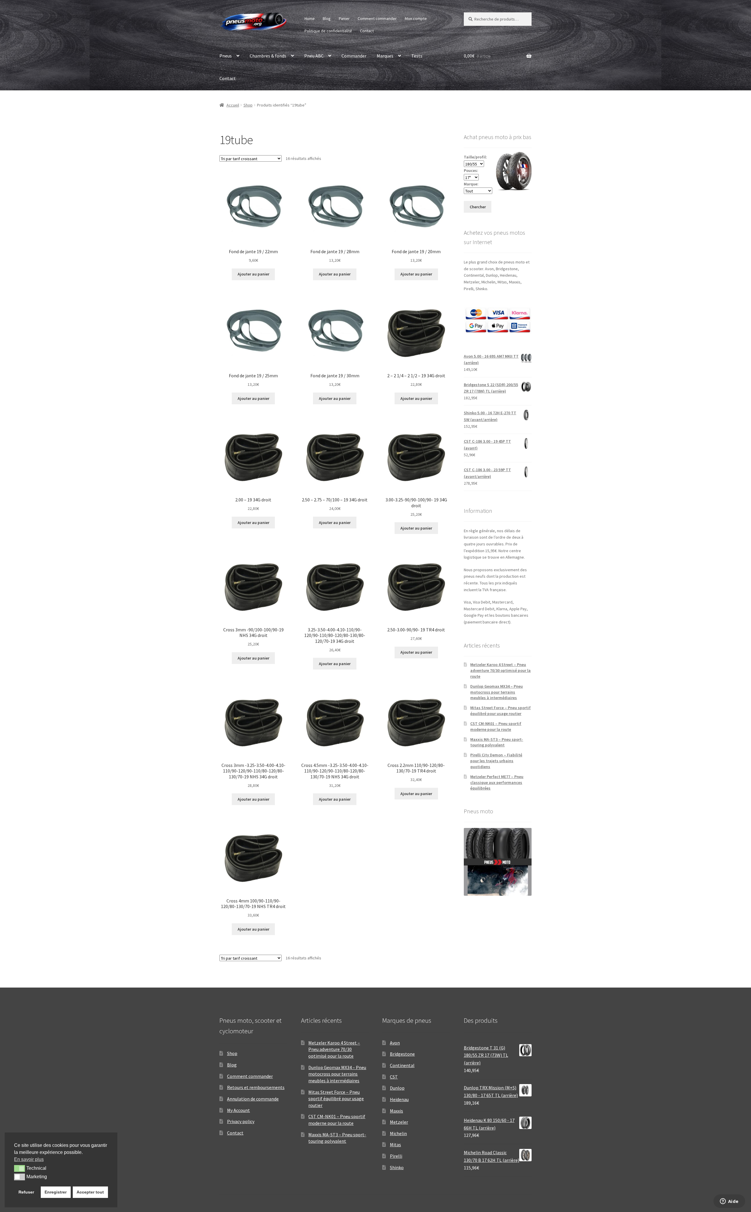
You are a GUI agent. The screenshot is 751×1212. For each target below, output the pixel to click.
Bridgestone (402, 1054)
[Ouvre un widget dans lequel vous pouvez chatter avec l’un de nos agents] (729, 1201)
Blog (327, 18)
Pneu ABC (314, 56)
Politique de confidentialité (328, 30)
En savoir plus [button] (29, 1159)
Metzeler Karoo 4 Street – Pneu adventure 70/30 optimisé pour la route (500, 670)
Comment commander (377, 18)
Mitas (395, 1144)
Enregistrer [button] (56, 1192)
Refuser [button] (26, 1192)
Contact (367, 30)
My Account (238, 1110)
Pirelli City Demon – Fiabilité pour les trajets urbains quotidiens (496, 760)
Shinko (397, 1167)
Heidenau (399, 1099)
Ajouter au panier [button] (253, 274)
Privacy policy (240, 1121)
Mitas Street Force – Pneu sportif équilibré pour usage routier (500, 710)
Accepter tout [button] (90, 1192)
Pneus (225, 56)
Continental (402, 1065)
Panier (344, 18)
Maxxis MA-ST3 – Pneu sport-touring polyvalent (496, 742)
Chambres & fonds (268, 56)
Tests (416, 56)
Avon (395, 1043)
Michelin (398, 1133)
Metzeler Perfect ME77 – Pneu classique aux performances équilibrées (496, 782)
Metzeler (399, 1122)
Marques (385, 56)
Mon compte (416, 18)
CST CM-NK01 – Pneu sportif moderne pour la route (495, 726)
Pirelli (396, 1156)
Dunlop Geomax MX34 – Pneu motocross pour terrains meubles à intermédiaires (496, 692)
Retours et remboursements (256, 1087)
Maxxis (396, 1111)
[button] (19, 1168)
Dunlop (397, 1088)
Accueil (232, 105)
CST (394, 1077)
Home (310, 18)
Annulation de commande (253, 1099)
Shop (248, 105)
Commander (353, 56)
